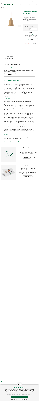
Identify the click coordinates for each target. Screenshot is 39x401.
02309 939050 (25, 157)
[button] (20, 11)
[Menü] (2, 4)
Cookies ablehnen (14, 399)
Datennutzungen (18, 390)
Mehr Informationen (24, 399)
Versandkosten (35, 35)
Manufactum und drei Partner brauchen (13, 389)
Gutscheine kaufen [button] (27, 176)
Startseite (2, 7)
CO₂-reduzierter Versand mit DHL (30, 36)
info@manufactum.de (27, 158)
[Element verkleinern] (18, 26)
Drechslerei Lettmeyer (15, 64)
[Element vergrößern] (20, 26)
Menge (27, 28)
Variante (26, 26)
